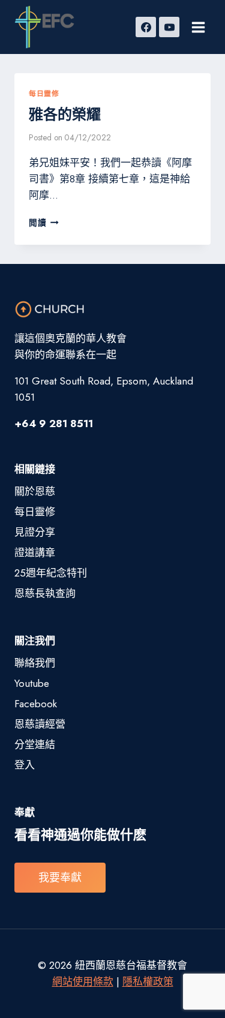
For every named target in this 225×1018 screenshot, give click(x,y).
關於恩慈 (34, 491)
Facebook (35, 703)
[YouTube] (169, 27)
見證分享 (34, 532)
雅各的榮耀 (65, 114)
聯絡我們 (34, 663)
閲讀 (42, 223)
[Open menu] (198, 27)
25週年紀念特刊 (50, 573)
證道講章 (34, 552)
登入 (24, 765)
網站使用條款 (82, 981)
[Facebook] (146, 27)
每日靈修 (44, 93)
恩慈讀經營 (39, 724)
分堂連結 (34, 744)
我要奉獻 (60, 877)
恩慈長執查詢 (45, 593)
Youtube (31, 683)
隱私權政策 (147, 981)
